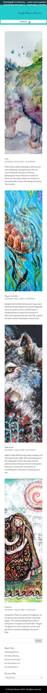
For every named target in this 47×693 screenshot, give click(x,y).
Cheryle (10, 162)
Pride (6, 159)
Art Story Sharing (11, 656)
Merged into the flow (11, 296)
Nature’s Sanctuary (12, 659)
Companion (8, 607)
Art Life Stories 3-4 (12, 663)
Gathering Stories (12, 652)
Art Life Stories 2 (11, 667)
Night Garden (9, 447)
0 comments (30, 162)
